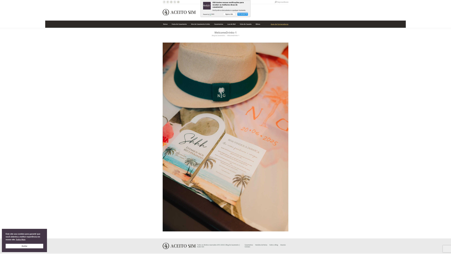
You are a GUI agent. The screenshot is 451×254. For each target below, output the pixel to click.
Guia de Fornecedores (279, 24)
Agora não (229, 14)
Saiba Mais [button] (20, 240)
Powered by (206, 14)
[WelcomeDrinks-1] (225, 137)
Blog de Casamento (232, 245)
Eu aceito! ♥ (242, 14)
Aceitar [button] (24, 246)
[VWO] (212, 14)
